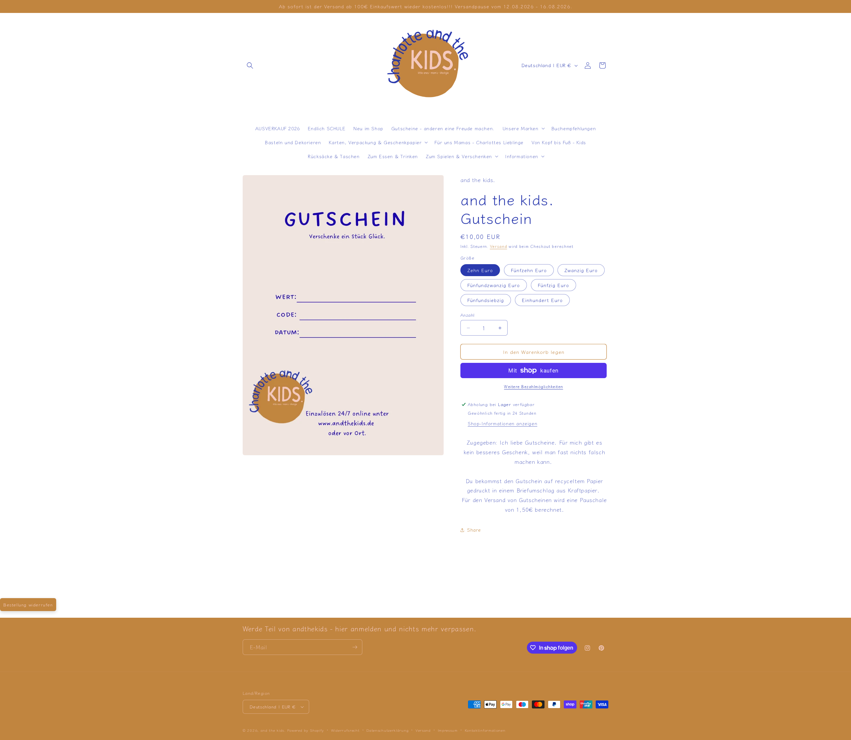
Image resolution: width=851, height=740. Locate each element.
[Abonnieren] (354, 647)
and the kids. (274, 730)
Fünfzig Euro (553, 285)
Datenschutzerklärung (387, 730)
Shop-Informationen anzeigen (502, 423)
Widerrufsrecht (345, 730)
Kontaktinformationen (485, 730)
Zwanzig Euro (581, 270)
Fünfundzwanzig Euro (493, 285)
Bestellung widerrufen (28, 604)
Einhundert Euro (542, 300)
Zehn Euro (480, 270)
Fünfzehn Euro (529, 270)
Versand (498, 246)
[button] (250, 65)
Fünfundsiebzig (485, 300)
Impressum (448, 730)
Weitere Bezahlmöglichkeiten (533, 386)
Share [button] (474, 529)
